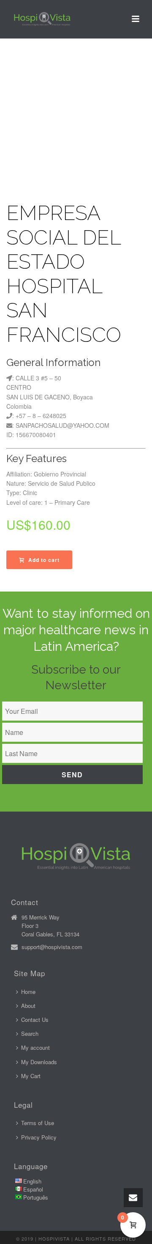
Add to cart (44, 560)
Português (35, 1197)
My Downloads (39, 1062)
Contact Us (35, 1020)
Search (29, 1033)
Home (28, 992)
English (32, 1181)
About (28, 1006)
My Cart (31, 1076)
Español (33, 1189)
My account (35, 1047)
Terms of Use (37, 1123)
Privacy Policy (39, 1137)
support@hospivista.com (52, 947)
